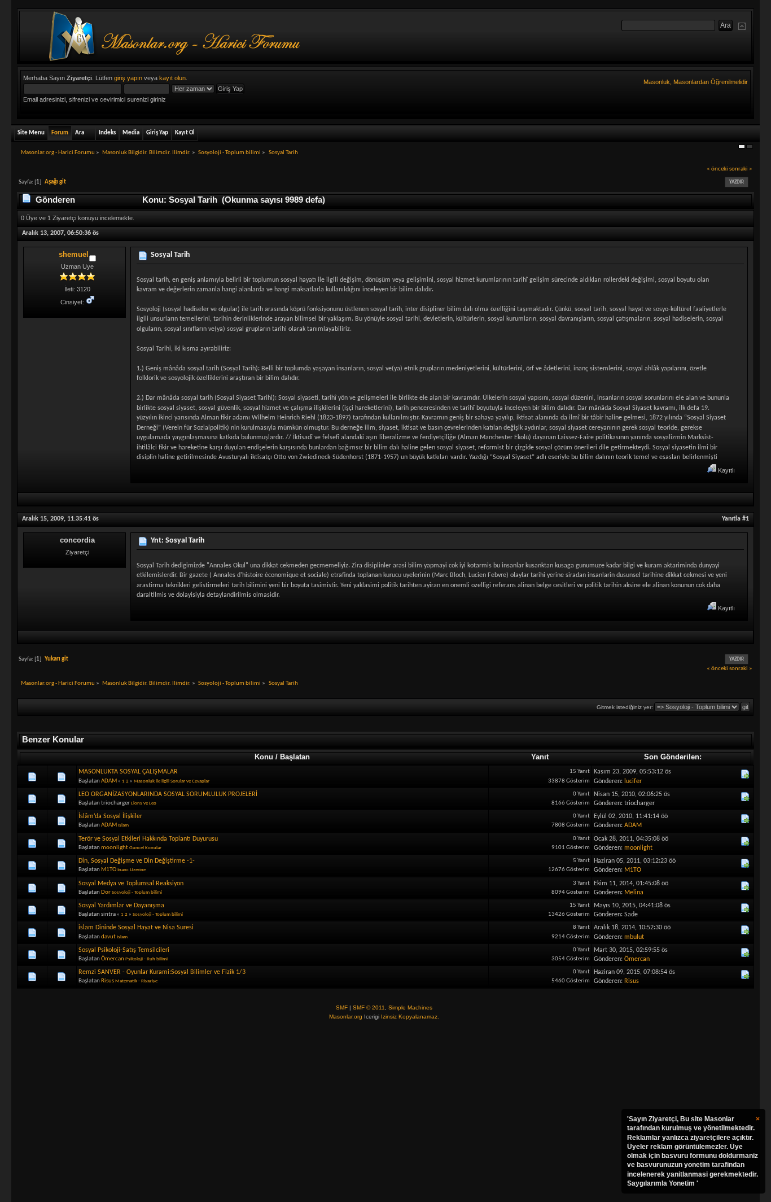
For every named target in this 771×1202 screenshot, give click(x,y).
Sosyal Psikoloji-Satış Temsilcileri (123, 950)
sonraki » (740, 169)
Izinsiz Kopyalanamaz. (410, 1016)
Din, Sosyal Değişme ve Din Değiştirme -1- (136, 861)
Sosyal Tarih (170, 255)
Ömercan (112, 959)
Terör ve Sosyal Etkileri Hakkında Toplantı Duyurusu (148, 839)
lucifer (633, 781)
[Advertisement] (385, 1112)
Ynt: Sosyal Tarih (178, 540)
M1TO (108, 870)
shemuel (74, 254)
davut (108, 937)
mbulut (634, 937)
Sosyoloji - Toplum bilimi (137, 892)
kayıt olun (172, 78)
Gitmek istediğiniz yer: (625, 707)
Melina (633, 892)
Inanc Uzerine (131, 869)
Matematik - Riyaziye (136, 981)
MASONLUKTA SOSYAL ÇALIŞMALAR (128, 771)
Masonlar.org (345, 1016)
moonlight (114, 848)
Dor (106, 892)
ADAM (109, 781)
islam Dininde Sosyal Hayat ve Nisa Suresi (136, 927)
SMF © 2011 (369, 1007)
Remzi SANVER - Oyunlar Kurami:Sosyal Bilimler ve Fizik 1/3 (162, 972)
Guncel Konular (145, 847)
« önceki (717, 169)
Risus (107, 981)
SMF (342, 1007)
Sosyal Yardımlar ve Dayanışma (121, 905)
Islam (123, 825)
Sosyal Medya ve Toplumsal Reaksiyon (130, 883)
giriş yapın (128, 78)
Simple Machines (410, 1007)
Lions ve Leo (143, 803)
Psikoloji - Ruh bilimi (146, 958)
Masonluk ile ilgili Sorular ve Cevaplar (171, 781)
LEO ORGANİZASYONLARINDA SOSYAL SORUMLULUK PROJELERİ (167, 794)
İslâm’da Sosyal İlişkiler (110, 816)
